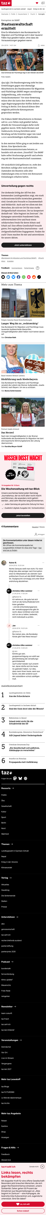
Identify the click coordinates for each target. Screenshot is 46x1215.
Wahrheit (5, 834)
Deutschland (22, 14)
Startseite (4, 14)
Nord (3, 828)
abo (3, 924)
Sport (3, 817)
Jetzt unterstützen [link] (23, 245)
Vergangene (6, 1064)
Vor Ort (4, 1052)
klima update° (7, 980)
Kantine (4, 1126)
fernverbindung (7, 974)
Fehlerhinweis (29, 268)
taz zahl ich (5, 935)
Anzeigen (5, 1137)
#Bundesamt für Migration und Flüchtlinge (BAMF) (19, 258)
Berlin (3, 823)
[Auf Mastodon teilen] (8, 277)
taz (6, 772)
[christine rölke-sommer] (9, 591)
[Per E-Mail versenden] (3, 277)
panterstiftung (7, 946)
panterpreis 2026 (8, 952)
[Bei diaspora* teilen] (29, 277)
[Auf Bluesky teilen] (13, 277)
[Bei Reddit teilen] (34, 277)
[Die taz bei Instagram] (25, 780)
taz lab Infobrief (7, 1030)
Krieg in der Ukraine (9, 862)
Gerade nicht (34, 1167)
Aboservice (6, 1160)
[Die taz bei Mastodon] (15, 780)
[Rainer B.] (3, 562)
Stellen (4, 901)
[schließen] (42, 1166)
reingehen (5, 996)
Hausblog (5, 890)
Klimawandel (6, 868)
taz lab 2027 (6, 1069)
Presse (4, 907)
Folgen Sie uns (6, 779)
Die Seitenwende (8, 896)
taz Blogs (5, 1087)
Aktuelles (5, 885)
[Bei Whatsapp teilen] (23, 277)
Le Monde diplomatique (11, 1098)
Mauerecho (6, 985)
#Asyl (3, 261)
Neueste (35, 527)
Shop (3, 1132)
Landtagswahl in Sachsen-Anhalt (15, 851)
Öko (3, 801)
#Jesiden (10, 261)
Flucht (32, 14)
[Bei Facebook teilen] (18, 277)
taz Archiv (5, 1103)
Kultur (3, 812)
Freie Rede (5, 991)
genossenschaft (8, 929)
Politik (13, 14)
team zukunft (6, 1013)
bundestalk (6, 968)
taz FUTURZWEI (7, 1092)
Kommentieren (17, 268)
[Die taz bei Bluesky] (20, 780)
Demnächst (6, 1047)
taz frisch (5, 1019)
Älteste (42, 527)
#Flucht (41, 258)
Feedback (5, 1154)
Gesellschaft (6, 806)
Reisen (4, 1121)
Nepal (3, 856)
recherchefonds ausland (11, 940)
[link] (14, 9)
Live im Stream (7, 1058)
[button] (43, 3)
